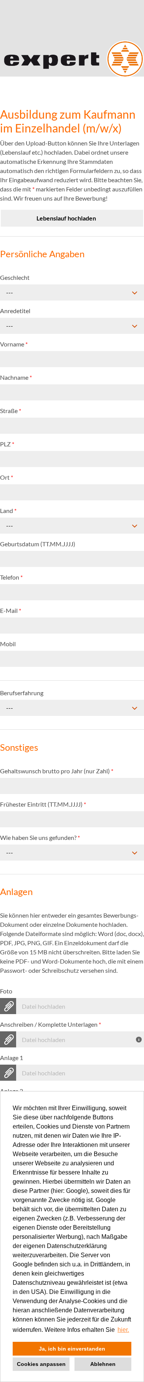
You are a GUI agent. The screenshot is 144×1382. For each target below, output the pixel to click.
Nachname (16, 377)
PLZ (7, 444)
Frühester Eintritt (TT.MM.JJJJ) (43, 804)
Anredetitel (15, 310)
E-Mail (10, 610)
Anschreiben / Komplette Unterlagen (50, 1024)
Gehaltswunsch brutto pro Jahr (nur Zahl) (56, 770)
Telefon (11, 577)
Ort (6, 477)
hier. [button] (123, 1329)
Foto (6, 991)
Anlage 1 (11, 1057)
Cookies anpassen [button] (41, 1364)
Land (8, 510)
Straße (10, 410)
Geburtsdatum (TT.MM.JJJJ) (37, 543)
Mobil (8, 643)
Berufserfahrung (21, 692)
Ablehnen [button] (103, 1364)
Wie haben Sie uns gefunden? (40, 837)
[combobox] (72, 292)
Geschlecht (15, 277)
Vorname (14, 344)
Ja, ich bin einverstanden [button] (72, 1349)
